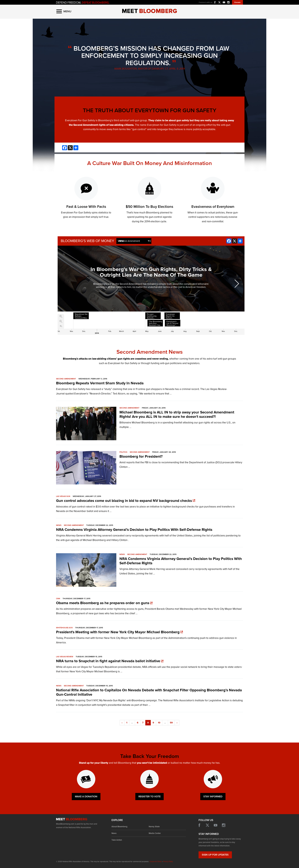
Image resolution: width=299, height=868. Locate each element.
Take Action (117, 840)
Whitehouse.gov (64, 628)
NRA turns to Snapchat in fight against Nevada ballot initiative (108, 661)
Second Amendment (66, 379)
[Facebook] (215, 2)
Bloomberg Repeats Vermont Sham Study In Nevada (100, 383)
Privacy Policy (168, 862)
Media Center (155, 833)
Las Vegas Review (64, 657)
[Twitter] (219, 2)
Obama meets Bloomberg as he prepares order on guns (103, 603)
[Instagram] (228, 2)
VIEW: (121, 241)
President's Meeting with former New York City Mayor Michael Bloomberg (118, 632)
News (58, 525)
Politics (123, 452)
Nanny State (154, 826)
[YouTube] (215, 825)
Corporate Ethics (156, 862)
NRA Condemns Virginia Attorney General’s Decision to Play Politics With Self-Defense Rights (134, 529)
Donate (237, 2)
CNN (58, 598)
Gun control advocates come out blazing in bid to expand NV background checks (124, 500)
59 (171, 722)
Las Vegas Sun (63, 496)
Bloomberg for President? (141, 456)
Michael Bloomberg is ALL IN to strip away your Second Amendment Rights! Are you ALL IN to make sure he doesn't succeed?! (176, 414)
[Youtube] (224, 2)
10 (159, 722)
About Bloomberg (119, 826)
